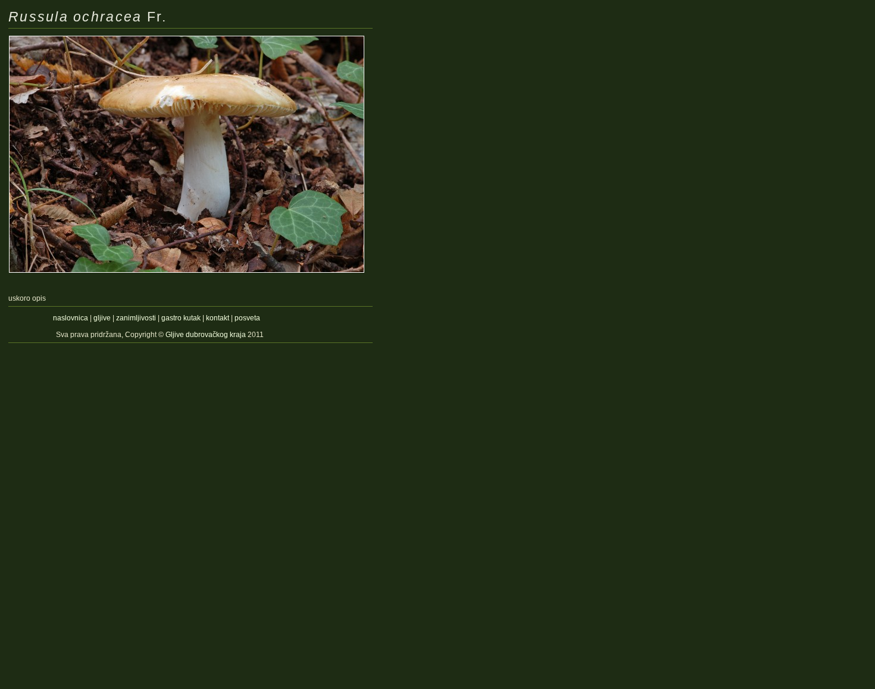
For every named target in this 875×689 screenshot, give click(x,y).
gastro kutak (181, 318)
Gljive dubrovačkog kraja (206, 335)
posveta (247, 318)
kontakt (217, 318)
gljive (102, 318)
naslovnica (70, 318)
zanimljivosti (136, 318)
